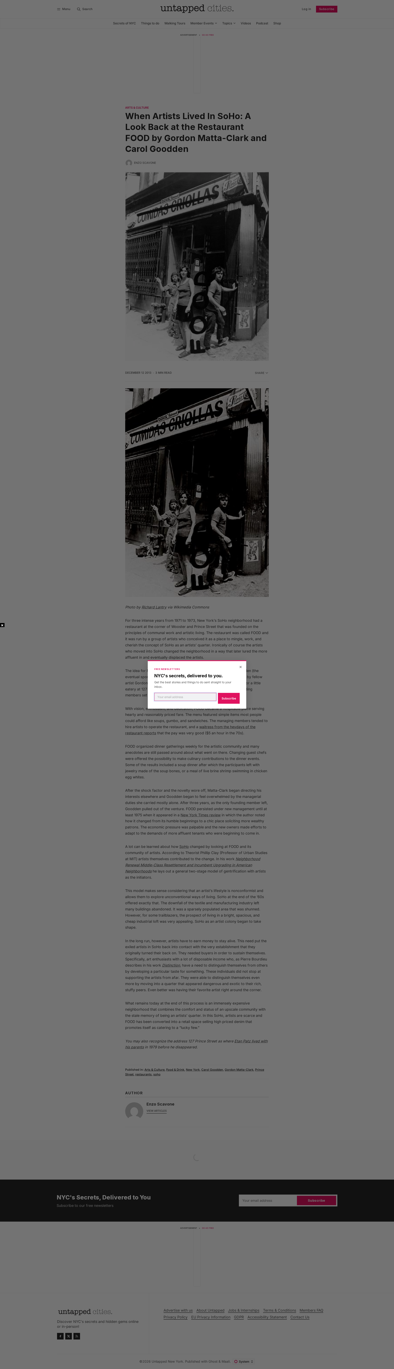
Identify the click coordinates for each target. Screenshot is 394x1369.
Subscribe (229, 698)
